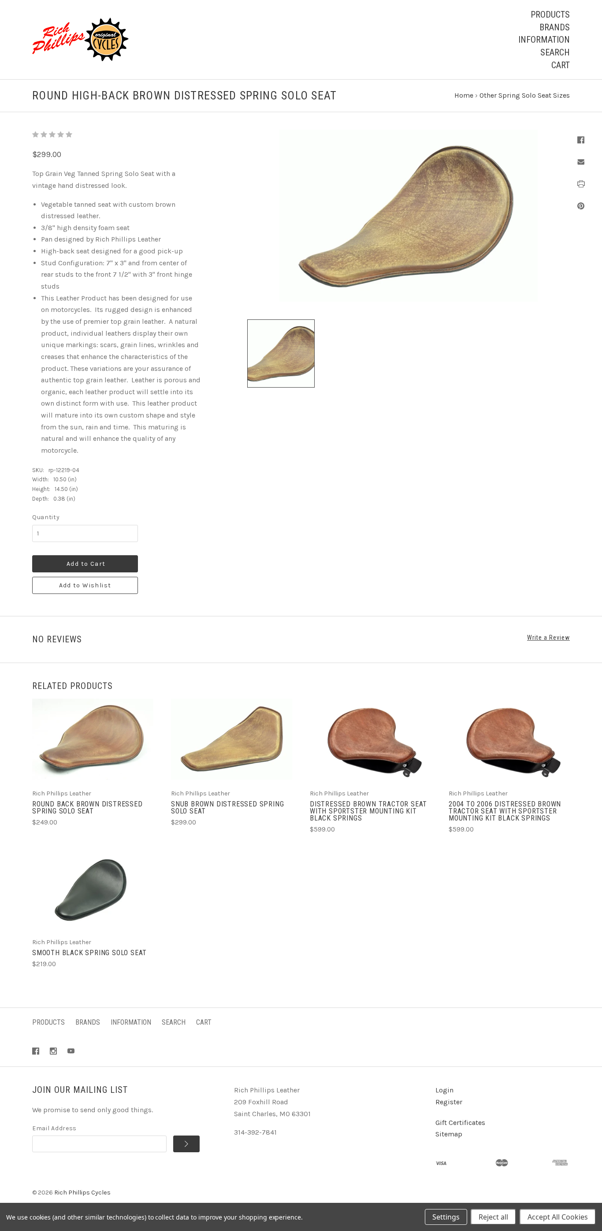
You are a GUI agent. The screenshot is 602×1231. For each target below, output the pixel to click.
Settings (446, 1217)
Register (448, 1102)
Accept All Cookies (558, 1217)
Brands (554, 27)
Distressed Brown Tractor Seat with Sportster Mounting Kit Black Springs (368, 811)
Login (444, 1090)
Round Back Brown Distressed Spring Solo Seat (87, 807)
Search (555, 52)
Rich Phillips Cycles (82, 1192)
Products (550, 14)
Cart (560, 65)
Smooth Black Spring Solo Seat (89, 953)
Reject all (493, 1217)
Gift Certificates (460, 1122)
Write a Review (548, 637)
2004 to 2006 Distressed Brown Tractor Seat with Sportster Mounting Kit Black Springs (505, 811)
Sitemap (448, 1134)
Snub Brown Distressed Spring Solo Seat (227, 807)
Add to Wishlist (85, 585)
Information (544, 39)
